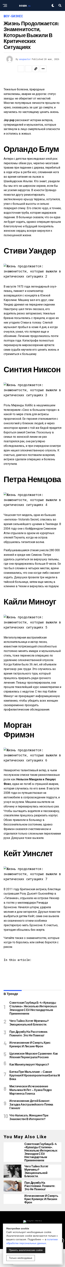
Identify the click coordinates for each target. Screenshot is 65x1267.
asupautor (25, 59)
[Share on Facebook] (21, 68)
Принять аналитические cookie (26, 1250)
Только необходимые (20, 1258)
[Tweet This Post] (28, 68)
